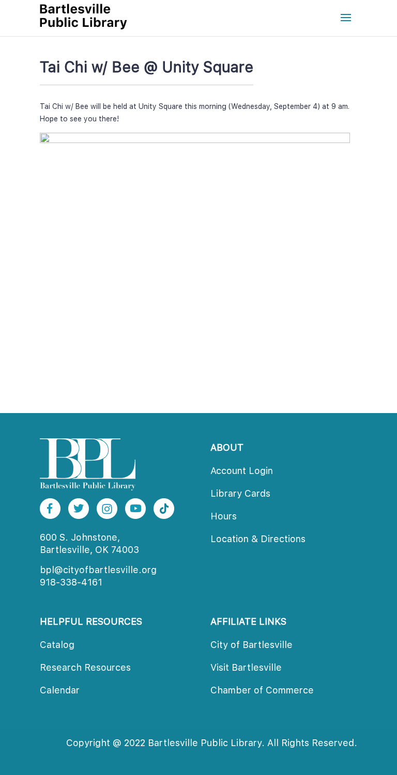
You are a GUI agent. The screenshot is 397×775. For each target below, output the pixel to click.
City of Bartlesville (251, 644)
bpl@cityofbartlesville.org (98, 569)
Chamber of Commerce (262, 690)
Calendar (60, 690)
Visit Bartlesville (246, 667)
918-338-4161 (71, 582)
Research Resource (85, 667)
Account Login (241, 470)
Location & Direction (258, 538)
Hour (223, 516)
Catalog (57, 644)
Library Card (240, 493)
